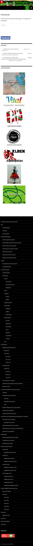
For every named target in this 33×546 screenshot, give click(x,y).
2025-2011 (8, 371)
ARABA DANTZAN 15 (8, 476)
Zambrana (8, 287)
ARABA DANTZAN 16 (8, 479)
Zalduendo (9, 314)
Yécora (8, 338)
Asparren (8, 308)
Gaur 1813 (3, 518)
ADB (2, 224)
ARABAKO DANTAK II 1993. (10, 452)
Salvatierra (7, 305)
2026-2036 (6, 497)
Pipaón (7, 299)
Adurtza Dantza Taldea (8, 239)
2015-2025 (6, 500)
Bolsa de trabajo (5, 521)
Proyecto (6, 350)
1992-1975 (8, 362)
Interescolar (5, 365)
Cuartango (9, 281)
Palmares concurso (7, 443)
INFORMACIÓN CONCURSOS (9, 395)
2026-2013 (8, 356)
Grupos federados (6, 236)
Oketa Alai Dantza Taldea (8, 254)
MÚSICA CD (5, 455)
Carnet (3, 260)
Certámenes (4, 344)
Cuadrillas (5, 275)
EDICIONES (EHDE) (6, 491)
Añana (5, 278)
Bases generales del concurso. (10, 425)
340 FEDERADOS (6, 227)
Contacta (3, 524)
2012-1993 (8, 359)
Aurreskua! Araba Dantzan (11, 485)
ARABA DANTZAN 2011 (9, 458)
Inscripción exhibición (8, 431)
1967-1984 (6, 509)
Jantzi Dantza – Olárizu (8, 380)
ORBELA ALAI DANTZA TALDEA (9, 257)
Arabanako (4, 434)
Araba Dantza (6, 515)
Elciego (8, 320)
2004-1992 (8, 374)
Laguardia (8, 326)
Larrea (7, 311)
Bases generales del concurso (10, 437)
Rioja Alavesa (7, 317)
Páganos (8, 332)
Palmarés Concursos (9, 401)
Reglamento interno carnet (9, 263)
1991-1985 (8, 377)
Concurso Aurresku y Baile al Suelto (10, 389)
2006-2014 (6, 503)
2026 (5, 404)
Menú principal (31, 8)
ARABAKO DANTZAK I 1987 (10, 470)
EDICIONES (6, 368)
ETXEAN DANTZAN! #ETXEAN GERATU (9, 221)
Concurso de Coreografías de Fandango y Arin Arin (14, 416)
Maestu (7, 296)
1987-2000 (6, 506)
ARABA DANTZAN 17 (8, 482)
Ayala (5, 290)
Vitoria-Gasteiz (8, 302)
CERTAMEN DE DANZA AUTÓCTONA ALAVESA (12, 383)
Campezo (6, 293)
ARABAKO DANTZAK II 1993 (10, 461)
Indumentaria (6, 272)
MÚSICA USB (5, 449)
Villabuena (8, 335)
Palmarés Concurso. (9, 422)
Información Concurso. (8, 419)
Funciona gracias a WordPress (7, 544)
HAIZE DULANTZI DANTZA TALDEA (10, 248)
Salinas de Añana (10, 284)
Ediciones (6, 353)
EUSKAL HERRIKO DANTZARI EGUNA (9, 488)
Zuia (5, 341)
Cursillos (3, 512)
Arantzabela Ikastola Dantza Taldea (11, 242)
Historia (4, 230)
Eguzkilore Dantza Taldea (9, 245)
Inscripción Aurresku (8, 410)
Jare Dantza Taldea (7, 251)
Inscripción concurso (8, 440)
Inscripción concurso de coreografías (12, 428)
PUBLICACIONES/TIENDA (6, 446)
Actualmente (5, 233)
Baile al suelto (6, 386)
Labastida (8, 323)
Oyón (7, 329)
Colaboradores (6, 266)
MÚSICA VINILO (6, 464)
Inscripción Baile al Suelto (9, 413)
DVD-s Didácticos (6, 473)
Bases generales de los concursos (11, 407)
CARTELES (6, 398)
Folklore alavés (5, 269)
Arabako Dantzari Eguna (9, 347)
